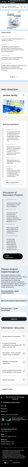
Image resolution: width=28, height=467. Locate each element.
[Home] (10, 7)
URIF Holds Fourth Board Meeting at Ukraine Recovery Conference (12, 58)
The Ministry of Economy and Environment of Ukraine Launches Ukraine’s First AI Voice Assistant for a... (14, 217)
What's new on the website (9, 414)
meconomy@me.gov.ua (8, 436)
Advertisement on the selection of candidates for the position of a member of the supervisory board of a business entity (14, 150)
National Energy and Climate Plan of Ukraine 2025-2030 (14, 161)
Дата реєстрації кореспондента (14, 301)
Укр (5, 1)
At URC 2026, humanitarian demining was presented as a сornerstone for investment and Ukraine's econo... (12, 244)
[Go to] (14, 20)
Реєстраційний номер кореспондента (10, 292)
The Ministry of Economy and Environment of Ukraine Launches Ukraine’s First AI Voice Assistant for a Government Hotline (12, 49)
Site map (3, 406)
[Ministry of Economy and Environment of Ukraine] (14, 419)
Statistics (4, 411)
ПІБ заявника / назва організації (9, 309)
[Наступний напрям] (18, 110)
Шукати (14, 319)
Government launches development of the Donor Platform (12, 39)
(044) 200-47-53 (6, 431)
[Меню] (24, 7)
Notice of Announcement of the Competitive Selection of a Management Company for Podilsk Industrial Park (13, 172)
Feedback (4, 408)
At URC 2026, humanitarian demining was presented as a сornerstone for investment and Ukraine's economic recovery (13, 68)
